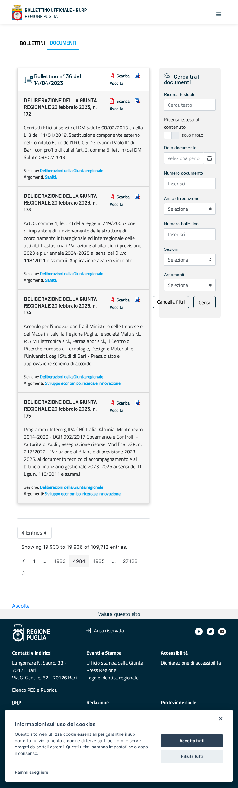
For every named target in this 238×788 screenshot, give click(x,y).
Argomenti (174, 274)
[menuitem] (32, 43)
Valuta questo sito (119, 614)
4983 (61, 562)
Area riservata (109, 630)
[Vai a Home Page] (17, 13)
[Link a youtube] (222, 631)
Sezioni (171, 249)
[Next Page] (23, 573)
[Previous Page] (23, 561)
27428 (132, 562)
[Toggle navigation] (219, 14)
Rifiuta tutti (192, 756)
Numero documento (183, 173)
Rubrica (49, 690)
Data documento (180, 147)
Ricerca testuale (180, 94)
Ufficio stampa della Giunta (114, 662)
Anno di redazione (182, 198)
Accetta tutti (191, 740)
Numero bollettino (181, 224)
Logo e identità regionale (112, 677)
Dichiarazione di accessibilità (191, 662)
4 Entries (36, 534)
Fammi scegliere (31, 772)
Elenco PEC (24, 690)
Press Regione (101, 670)
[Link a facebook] (199, 631)
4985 (100, 562)
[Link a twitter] (210, 631)
